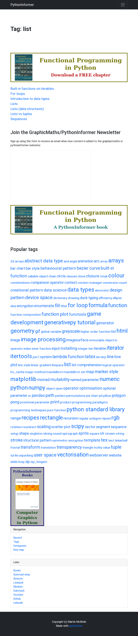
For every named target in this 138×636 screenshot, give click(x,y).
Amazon (18, 578)
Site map (18, 549)
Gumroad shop (21, 574)
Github (17, 598)
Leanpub (18, 582)
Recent (17, 537)
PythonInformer (22, 5)
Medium (18, 586)
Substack (19, 590)
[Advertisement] (71, 44)
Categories (19, 545)
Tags (16, 541)
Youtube (18, 594)
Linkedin (18, 602)
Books (17, 570)
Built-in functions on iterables (32, 89)
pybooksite (75, 625)
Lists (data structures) (27, 109)
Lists (14, 104)
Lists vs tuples (21, 114)
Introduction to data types (29, 99)
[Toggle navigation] (123, 4)
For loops (17, 94)
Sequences (18, 119)
